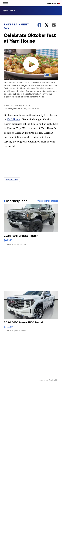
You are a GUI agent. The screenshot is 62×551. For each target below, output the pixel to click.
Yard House (13, 119)
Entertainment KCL (16, 26)
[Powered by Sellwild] (53, 380)
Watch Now (52, 3)
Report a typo (12, 180)
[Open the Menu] (5, 3)
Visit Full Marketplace (47, 201)
